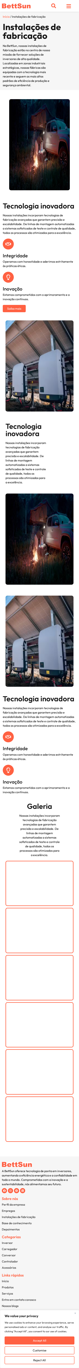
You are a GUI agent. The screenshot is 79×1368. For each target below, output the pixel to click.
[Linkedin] (22, 1190)
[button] (54, 6)
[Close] (75, 1313)
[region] (39, 1339)
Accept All (39, 1340)
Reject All (39, 1360)
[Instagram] (10, 1190)
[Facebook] (4, 1190)
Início (6, 16)
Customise (39, 1350)
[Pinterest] (16, 1190)
